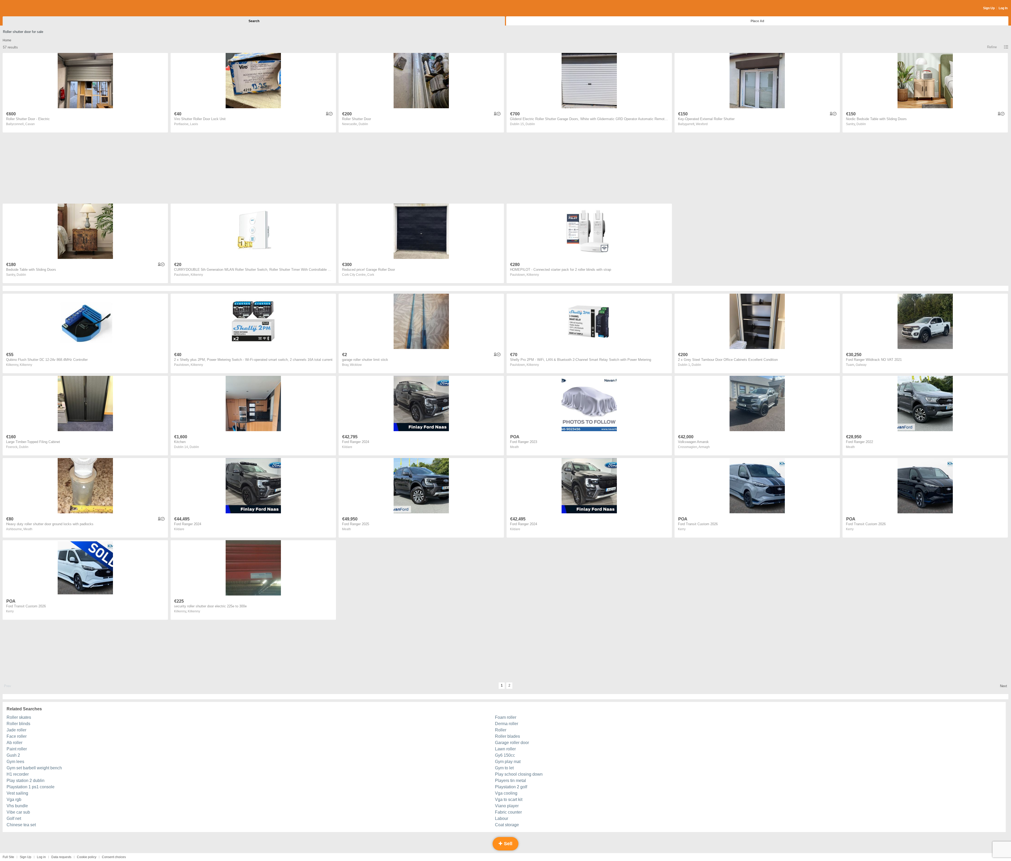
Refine (992, 47)
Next (1003, 686)
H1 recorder (18, 774)
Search (254, 21)
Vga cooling (506, 793)
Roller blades (507, 736)
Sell (507, 843)
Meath (514, 447)
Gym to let (504, 768)
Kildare (347, 447)
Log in (41, 857)
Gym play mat (508, 761)
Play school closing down (519, 774)
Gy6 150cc (505, 755)
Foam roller (505, 717)
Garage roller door (512, 742)
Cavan (30, 124)
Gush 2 (13, 755)
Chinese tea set (21, 825)
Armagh (704, 447)
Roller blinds (18, 723)
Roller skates (19, 717)
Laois (194, 124)
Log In (1003, 8)
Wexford (702, 124)
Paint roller (17, 749)
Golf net (14, 818)
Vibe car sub (18, 812)
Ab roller (14, 742)
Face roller (17, 736)
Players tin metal (510, 780)
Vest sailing (17, 793)
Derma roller (506, 723)
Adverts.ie (23, 8)
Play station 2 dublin (25, 780)
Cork (370, 275)
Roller (500, 730)
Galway (861, 365)
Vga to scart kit (508, 799)
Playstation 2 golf (511, 787)
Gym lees (15, 761)
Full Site (8, 857)
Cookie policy (86, 857)
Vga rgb (14, 799)
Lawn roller (505, 749)
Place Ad (757, 21)
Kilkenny (197, 275)
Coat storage (507, 825)
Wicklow (356, 365)
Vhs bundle (17, 806)
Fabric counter (508, 812)
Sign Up (989, 8)
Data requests (61, 857)
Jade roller (16, 730)
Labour (501, 818)
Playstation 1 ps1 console (30, 787)
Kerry (682, 529)
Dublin (363, 124)
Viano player (507, 806)
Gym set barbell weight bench (34, 768)
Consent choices (114, 857)
